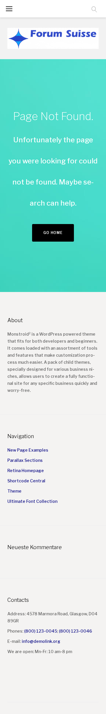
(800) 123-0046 (75, 630)
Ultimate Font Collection (32, 501)
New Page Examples (27, 449)
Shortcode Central (26, 480)
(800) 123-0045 (40, 630)
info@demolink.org (41, 641)
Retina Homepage (25, 470)
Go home (52, 232)
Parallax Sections (25, 460)
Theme (14, 490)
